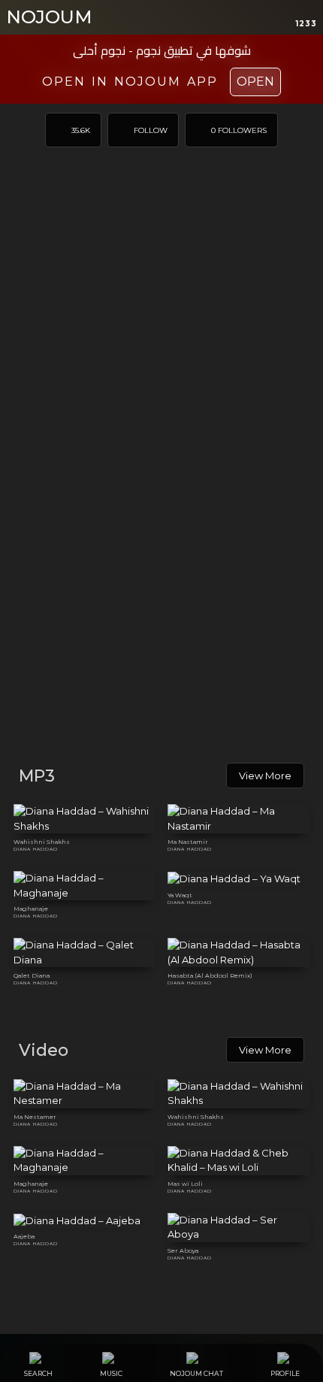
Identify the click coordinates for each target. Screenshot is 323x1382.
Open (255, 81)
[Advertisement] (161, 579)
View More (265, 776)
